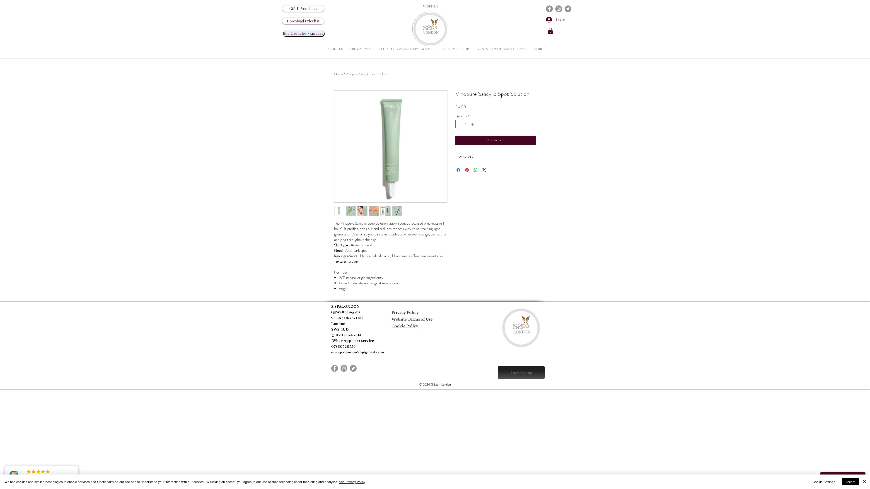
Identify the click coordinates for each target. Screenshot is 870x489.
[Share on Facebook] (458, 170)
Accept (850, 481)
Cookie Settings (824, 481)
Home (338, 74)
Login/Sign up (521, 373)
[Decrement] (459, 124)
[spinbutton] (466, 124)
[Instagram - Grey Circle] (558, 8)
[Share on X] (484, 170)
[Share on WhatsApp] (475, 170)
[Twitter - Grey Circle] (568, 8)
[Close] (864, 481)
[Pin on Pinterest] (467, 170)
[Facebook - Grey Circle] (549, 8)
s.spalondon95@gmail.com (359, 352)
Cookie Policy (405, 326)
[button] (550, 31)
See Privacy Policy (352, 481)
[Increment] (473, 124)
